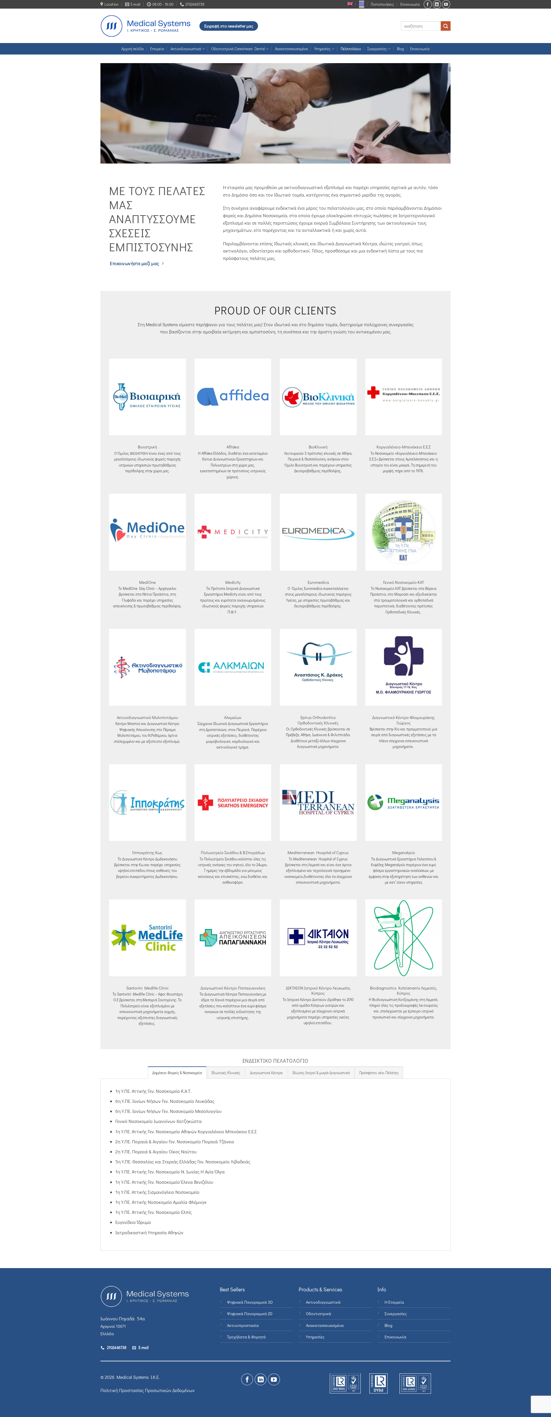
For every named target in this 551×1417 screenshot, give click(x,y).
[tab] (177, 1072)
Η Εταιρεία (394, 1302)
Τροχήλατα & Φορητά (246, 1337)
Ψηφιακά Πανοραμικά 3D (250, 1302)
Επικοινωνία (410, 4)
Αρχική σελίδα (132, 48)
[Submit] (446, 26)
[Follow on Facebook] (428, 4)
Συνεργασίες (377, 48)
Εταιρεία (157, 48)
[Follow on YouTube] (446, 4)
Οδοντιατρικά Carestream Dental (238, 48)
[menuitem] (350, 4)
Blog (400, 48)
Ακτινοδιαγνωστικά (185, 48)
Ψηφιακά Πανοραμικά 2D (249, 1313)
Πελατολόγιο (351, 48)
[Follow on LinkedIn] (437, 4)
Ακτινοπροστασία (243, 1325)
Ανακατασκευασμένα (291, 48)
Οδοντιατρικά (318, 1313)
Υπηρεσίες (322, 48)
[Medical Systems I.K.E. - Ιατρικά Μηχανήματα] (145, 25)
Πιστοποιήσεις (382, 4)
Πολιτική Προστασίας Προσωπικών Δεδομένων (147, 1390)
